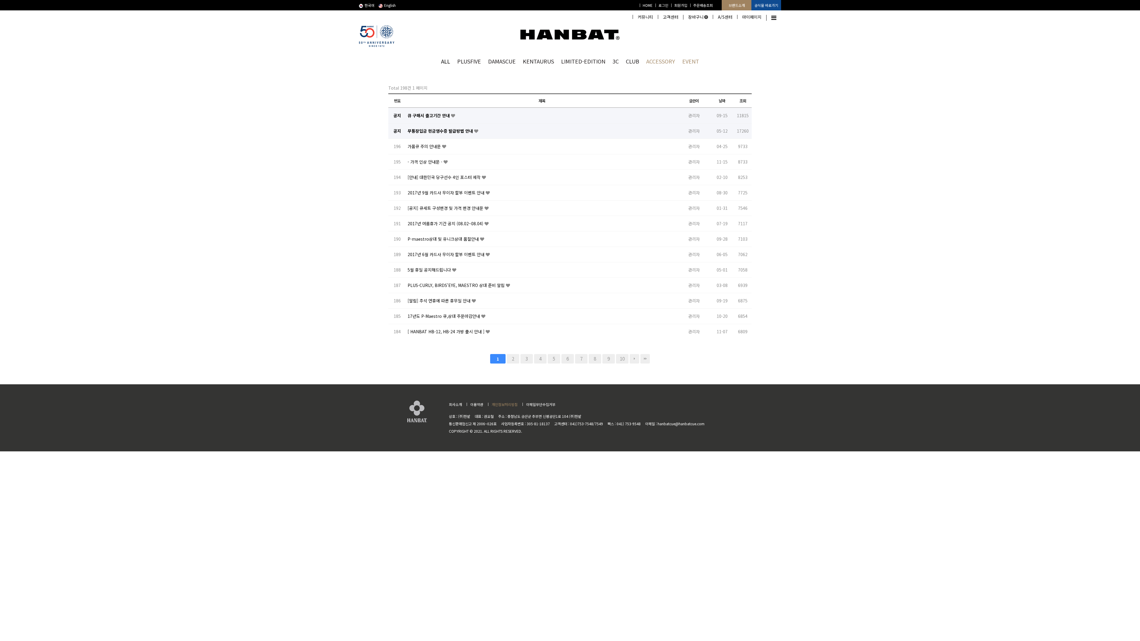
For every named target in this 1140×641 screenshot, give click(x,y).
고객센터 (670, 17)
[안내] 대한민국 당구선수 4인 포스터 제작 (445, 177)
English (390, 5)
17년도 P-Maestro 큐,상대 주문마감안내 (444, 316)
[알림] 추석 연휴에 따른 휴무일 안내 (440, 301)
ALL (445, 61)
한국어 (369, 5)
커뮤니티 (645, 17)
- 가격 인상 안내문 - (426, 162)
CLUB (632, 61)
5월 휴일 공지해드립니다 (430, 270)
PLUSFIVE (469, 61)
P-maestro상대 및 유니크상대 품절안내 (444, 239)
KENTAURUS (538, 61)
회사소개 (455, 404)
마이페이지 (751, 17)
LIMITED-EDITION (583, 61)
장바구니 (697, 17)
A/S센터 (725, 17)
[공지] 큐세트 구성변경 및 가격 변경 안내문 (446, 208)
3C (615, 61)
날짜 (722, 101)
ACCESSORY (660, 61)
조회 (743, 101)
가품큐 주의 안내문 (425, 146)
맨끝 (645, 359)
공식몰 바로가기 (766, 5)
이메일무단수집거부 (540, 404)
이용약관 (476, 404)
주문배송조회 (703, 5)
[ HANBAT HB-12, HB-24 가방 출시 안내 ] (447, 331)
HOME (648, 5)
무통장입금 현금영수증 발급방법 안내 (441, 131)
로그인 (663, 5)
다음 (634, 359)
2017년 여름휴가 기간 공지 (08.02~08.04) (446, 223)
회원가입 (680, 5)
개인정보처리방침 (505, 404)
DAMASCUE (502, 61)
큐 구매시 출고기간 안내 (429, 115)
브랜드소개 (737, 5)
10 (622, 358)
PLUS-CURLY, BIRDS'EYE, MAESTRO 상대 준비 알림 (457, 285)
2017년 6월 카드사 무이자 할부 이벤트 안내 (447, 254)
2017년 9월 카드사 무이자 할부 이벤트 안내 (447, 193)
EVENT (690, 61)
